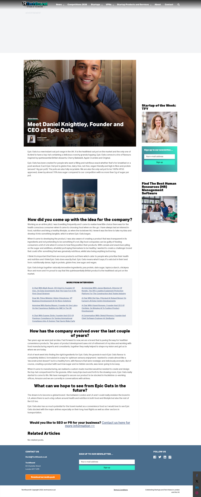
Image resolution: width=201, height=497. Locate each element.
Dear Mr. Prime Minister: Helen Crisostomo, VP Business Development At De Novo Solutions (52, 299)
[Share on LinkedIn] (197, 487)
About (158, 5)
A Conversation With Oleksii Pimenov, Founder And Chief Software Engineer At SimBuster (104, 317)
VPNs (108, 5)
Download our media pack (43, 477)
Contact (169, 5)
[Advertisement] (95, 32)
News (59, 5)
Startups (95, 5)
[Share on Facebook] (197, 475)
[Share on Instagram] (197, 493)
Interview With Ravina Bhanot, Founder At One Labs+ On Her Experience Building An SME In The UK (55, 307)
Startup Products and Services (133, 5)
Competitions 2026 (77, 5)
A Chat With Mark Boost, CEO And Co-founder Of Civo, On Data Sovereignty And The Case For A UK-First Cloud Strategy (54, 291)
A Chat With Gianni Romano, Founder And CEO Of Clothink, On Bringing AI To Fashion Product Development (103, 308)
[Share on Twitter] (197, 481)
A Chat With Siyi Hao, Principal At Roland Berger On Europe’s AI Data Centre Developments (104, 299)
